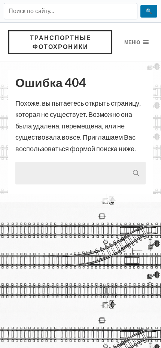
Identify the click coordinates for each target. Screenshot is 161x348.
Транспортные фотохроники (60, 42)
